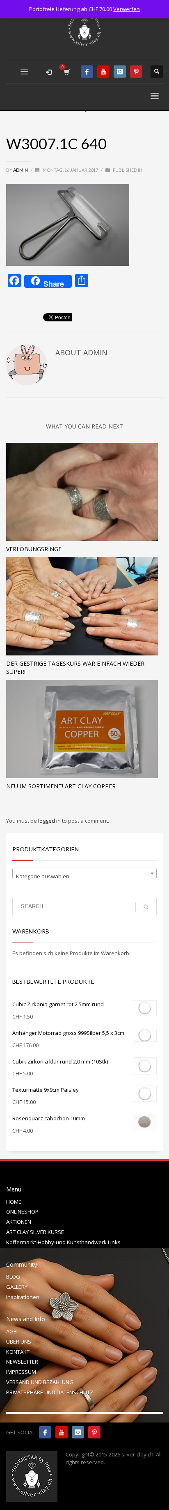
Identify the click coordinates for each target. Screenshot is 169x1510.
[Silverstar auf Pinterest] (94, 1432)
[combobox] (84, 873)
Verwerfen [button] (126, 9)
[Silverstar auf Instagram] (78, 1432)
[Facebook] (87, 71)
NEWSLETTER (22, 1361)
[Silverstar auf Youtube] (61, 1432)
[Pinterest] (136, 71)
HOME (13, 1201)
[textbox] (84, 876)
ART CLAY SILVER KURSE (35, 1232)
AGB (11, 1331)
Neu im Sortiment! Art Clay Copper (61, 786)
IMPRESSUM (21, 1371)
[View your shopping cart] (66, 71)
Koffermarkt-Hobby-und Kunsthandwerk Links (63, 1242)
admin (21, 170)
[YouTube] (103, 71)
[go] (146, 906)
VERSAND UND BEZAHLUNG (39, 1382)
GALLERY (16, 1286)
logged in (50, 820)
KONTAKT (18, 1351)
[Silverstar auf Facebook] (45, 1432)
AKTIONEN (18, 1221)
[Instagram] (120, 71)
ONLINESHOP (22, 1211)
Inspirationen (22, 1297)
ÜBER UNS (18, 1341)
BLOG (13, 1276)
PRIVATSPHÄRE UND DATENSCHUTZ (49, 1392)
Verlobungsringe (34, 549)
